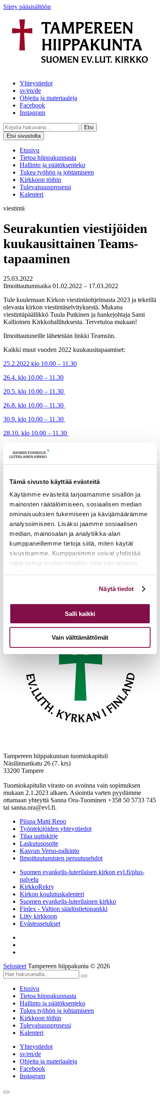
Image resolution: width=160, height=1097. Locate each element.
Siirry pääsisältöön (27, 6)
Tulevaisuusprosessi (45, 187)
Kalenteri (31, 194)
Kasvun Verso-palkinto (49, 850)
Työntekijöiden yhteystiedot (55, 828)
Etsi (89, 127)
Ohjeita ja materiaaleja (48, 97)
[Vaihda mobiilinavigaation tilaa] (6, 1092)
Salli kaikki (80, 613)
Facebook (32, 105)
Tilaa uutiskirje (39, 836)
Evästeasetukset (40, 923)
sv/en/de (30, 90)
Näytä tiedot (116, 588)
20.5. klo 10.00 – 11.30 (34, 391)
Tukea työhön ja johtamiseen (57, 172)
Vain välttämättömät (80, 637)
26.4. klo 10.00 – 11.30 (33, 377)
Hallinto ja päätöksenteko (52, 164)
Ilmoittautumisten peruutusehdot (61, 858)
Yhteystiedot (36, 83)
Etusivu (29, 150)
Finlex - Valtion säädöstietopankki (63, 908)
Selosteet (14, 966)
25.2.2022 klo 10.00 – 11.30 (40, 363)
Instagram (32, 112)
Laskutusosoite (39, 843)
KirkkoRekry (37, 886)
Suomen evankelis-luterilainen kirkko (68, 901)
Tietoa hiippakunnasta (48, 157)
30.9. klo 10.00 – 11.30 (34, 419)
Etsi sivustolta (24, 136)
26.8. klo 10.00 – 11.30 (34, 405)
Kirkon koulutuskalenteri (52, 894)
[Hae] (84, 976)
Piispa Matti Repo (43, 821)
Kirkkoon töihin (40, 179)
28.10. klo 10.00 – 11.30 (36, 433)
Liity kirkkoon (38, 916)
